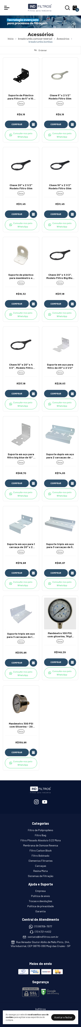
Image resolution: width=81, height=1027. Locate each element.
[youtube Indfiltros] (44, 802)
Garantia (40, 911)
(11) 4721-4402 (43, 931)
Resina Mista (40, 870)
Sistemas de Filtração (40, 876)
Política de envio (40, 896)
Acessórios (63, 38)
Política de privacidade (40, 906)
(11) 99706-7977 (43, 926)
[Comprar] (33, 124)
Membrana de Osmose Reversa (40, 845)
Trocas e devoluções (40, 901)
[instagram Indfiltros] (36, 802)
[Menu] (7, 7)
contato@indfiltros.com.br (43, 936)
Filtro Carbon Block (41, 850)
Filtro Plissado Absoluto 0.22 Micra (41, 840)
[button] (21, 135)
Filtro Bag (40, 835)
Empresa (40, 890)
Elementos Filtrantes (41, 860)
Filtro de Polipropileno (40, 830)
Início (11, 38)
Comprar (16, 124)
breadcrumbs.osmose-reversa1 (35, 38)
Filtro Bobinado (40, 855)
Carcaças (40, 865)
